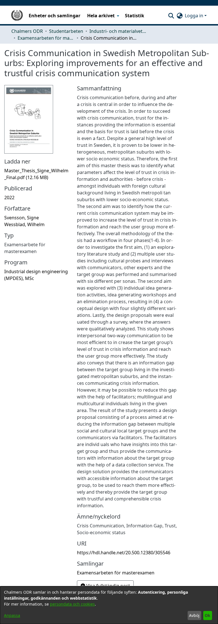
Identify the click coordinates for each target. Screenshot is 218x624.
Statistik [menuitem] (134, 15)
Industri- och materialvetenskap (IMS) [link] (117, 31)
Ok (207, 615)
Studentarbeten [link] (66, 31)
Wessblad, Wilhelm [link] (24, 224)
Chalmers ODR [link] (27, 31)
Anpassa (12, 615)
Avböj (194, 615)
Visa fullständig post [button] (107, 586)
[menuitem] (102, 15)
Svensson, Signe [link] (21, 218)
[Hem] (17, 15)
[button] (171, 15)
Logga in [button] (194, 15)
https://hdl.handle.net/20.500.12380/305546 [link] (123, 552)
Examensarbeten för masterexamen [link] (46, 38)
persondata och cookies (72, 604)
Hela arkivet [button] (101, 15)
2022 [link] (9, 197)
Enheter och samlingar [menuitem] (54, 15)
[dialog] (109, 605)
